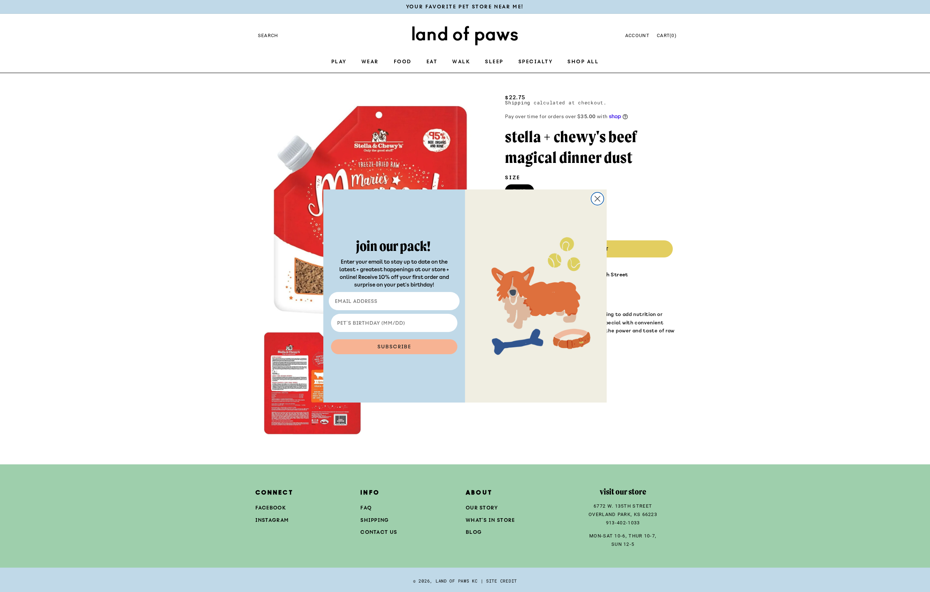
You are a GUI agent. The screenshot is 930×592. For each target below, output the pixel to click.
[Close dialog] (597, 198)
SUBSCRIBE (394, 347)
